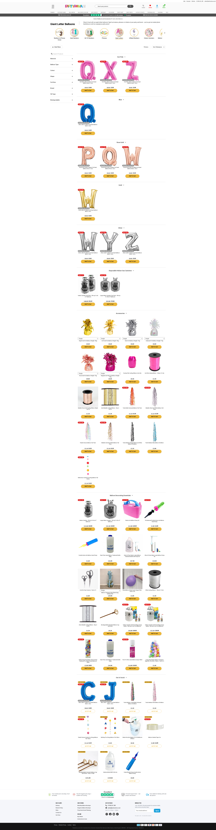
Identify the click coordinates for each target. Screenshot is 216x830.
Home (94, 19)
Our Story (58, 815)
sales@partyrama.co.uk (210, 1)
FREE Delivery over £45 (65, 15)
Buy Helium (80, 816)
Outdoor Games (62, 12)
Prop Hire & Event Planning (84, 810)
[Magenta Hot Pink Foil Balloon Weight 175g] (110, 362)
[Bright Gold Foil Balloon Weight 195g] (88, 327)
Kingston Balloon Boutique (84, 807)
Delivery (193, 1)
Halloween (72, 12)
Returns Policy (59, 807)
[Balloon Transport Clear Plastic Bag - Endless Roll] (110, 579)
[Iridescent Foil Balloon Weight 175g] (154, 327)
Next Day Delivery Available (151, 15)
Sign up (157, 811)
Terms (74, 825)
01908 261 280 (199, 1)
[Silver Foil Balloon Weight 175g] (132, 327)
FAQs (57, 810)
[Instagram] (106, 814)
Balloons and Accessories (104, 19)
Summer (52, 12)
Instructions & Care (82, 819)
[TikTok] (117, 814)
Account (188, 1)
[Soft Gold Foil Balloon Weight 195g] (110, 327)
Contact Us (58, 812)
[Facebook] (110, 814)
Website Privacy (62, 825)
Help (184, 1)
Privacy (55, 825)
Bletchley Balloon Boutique (84, 805)
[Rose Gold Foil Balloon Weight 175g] (88, 362)
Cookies (69, 825)
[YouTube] (114, 814)
